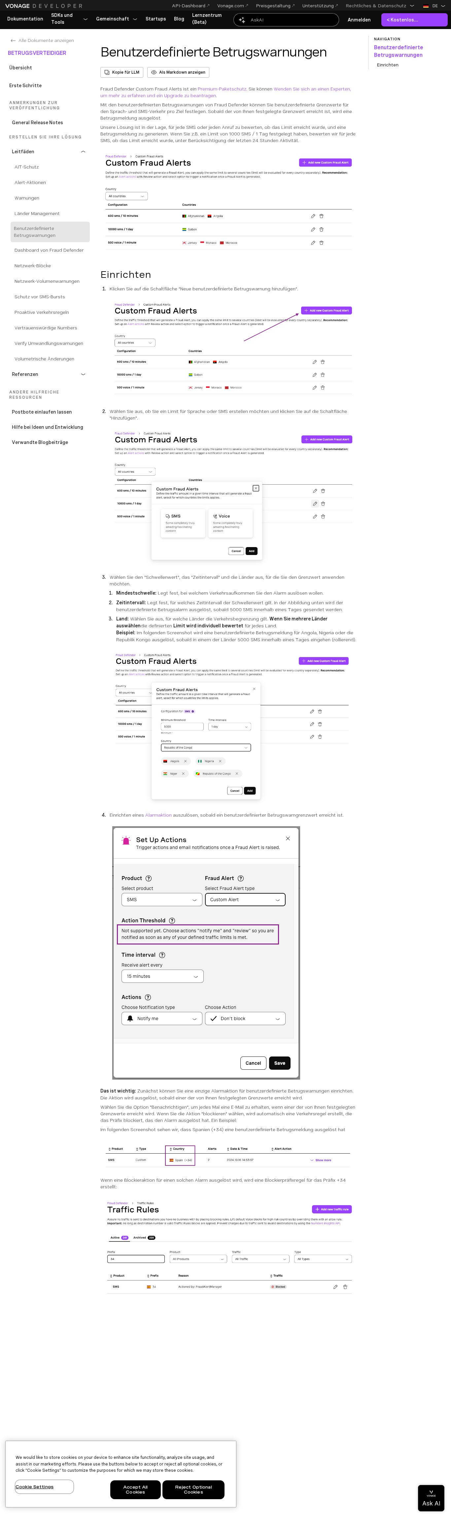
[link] (25, 19)
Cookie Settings (34, 1486)
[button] (380, 5)
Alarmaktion (158, 815)
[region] (120, 1474)
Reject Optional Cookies (193, 1490)
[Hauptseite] (44, 6)
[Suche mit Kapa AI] (286, 20)
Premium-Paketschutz (222, 89)
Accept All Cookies (135, 1490)
